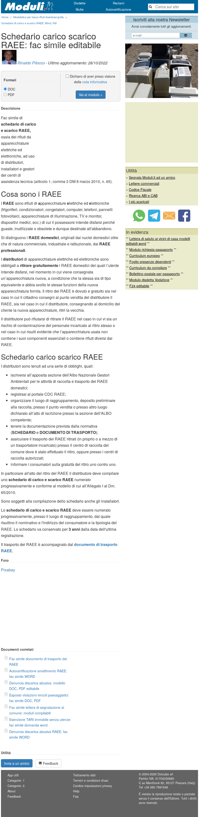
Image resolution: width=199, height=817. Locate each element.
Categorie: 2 (16, 786)
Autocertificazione (118, 9)
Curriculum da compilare (148, 267)
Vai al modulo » (90, 94)
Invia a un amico (16, 763)
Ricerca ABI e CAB (143, 195)
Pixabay (8, 570)
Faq (75, 796)
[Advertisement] (79, 140)
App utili (13, 775)
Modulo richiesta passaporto (151, 249)
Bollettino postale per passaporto (154, 273)
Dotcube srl (165, 774)
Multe (79, 9)
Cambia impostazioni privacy (92, 786)
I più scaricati (139, 201)
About (12, 791)
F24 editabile (139, 285)
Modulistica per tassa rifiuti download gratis (38, 17)
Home (4, 17)
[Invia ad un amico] (169, 220)
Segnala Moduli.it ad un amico (152, 177)
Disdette (79, 3)
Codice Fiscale (140, 189)
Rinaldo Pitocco (31, 63)
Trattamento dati (84, 775)
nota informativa (94, 81)
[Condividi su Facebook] (184, 220)
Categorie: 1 (16, 780)
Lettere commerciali (144, 183)
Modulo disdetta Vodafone (149, 279)
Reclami (118, 3)
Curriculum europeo (144, 255)
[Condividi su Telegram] (154, 220)
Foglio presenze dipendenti (150, 261)
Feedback (50, 763)
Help (76, 791)
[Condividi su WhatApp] (139, 220)
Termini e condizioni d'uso (90, 780)
